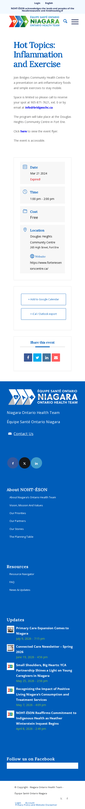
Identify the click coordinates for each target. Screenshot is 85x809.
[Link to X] (24, 463)
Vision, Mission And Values (26, 505)
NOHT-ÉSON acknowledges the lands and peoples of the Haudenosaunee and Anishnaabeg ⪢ (42, 9)
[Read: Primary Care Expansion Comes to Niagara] (10, 629)
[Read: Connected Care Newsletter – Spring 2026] (10, 648)
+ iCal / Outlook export (43, 314)
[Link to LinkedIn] (36, 463)
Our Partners (17, 521)
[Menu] (73, 22)
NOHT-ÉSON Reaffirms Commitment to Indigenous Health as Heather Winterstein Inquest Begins (46, 718)
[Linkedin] (46, 357)
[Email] (56, 357)
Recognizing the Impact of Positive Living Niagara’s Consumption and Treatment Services (43, 694)
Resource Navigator (21, 574)
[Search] (63, 22)
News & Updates (19, 590)
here (23, 131)
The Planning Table (21, 537)
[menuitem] (37, 3)
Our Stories (16, 529)
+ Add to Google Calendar (43, 299)
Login (37, 3)
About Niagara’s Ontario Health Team (32, 497)
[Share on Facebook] (28, 357)
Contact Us (23, 433)
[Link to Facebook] (13, 463)
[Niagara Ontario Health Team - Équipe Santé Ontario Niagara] (35, 22)
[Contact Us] (10, 433)
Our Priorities (17, 513)
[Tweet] (37, 357)
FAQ (11, 582)
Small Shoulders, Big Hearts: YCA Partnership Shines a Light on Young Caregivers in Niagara (44, 670)
